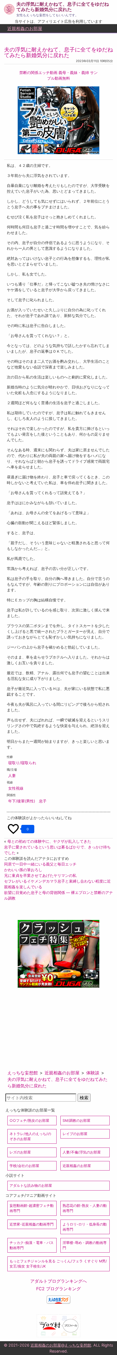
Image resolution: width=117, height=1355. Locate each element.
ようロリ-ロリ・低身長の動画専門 (85, 1226)
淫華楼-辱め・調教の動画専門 (85, 1245)
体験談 (92, 1072)
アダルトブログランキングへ (58, 1281)
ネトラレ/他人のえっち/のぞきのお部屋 (30, 1136)
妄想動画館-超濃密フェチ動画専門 (32, 1208)
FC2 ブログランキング (58, 1288)
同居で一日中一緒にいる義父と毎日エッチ (40, 864)
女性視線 (15, 788)
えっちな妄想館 (22, 1072)
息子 (43, 801)
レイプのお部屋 (75, 1134)
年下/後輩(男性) (21, 801)
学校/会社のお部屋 (24, 1166)
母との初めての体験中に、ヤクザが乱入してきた (49, 841)
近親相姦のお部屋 (24, 28)
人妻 (12, 775)
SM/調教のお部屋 (76, 1121)
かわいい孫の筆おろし (23, 869)
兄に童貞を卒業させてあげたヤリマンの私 (40, 875)
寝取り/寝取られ (22, 762)
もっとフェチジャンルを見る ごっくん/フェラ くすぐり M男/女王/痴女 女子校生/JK (58, 1263)
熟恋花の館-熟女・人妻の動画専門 (85, 1208)
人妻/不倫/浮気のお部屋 (82, 1152)
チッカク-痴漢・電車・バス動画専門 (32, 1245)
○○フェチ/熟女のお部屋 (29, 1121)
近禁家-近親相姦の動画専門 (32, 1224)
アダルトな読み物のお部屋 (31, 1186)
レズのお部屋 (20, 1152)
